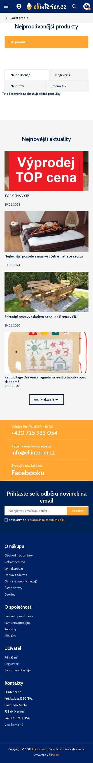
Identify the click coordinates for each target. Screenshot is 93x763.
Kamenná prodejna (17, 622)
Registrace (12, 664)
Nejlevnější (63, 75)
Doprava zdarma (16, 575)
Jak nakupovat (14, 568)
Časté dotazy (13, 588)
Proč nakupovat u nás (19, 616)
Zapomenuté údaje (18, 670)
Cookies (10, 594)
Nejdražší (17, 86)
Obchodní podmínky (19, 555)
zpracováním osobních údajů (46, 520)
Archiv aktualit (44, 399)
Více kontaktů (14, 724)
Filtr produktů (18, 42)
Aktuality (10, 636)
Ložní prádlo (19, 18)
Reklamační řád (15, 562)
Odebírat (77, 511)
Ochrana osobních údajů (21, 581)
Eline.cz (54, 754)
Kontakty (10, 629)
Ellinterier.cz (40, 749)
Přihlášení (11, 657)
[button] (6, 6)
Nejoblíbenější (21, 75)
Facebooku (27, 472)
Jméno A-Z (59, 86)
